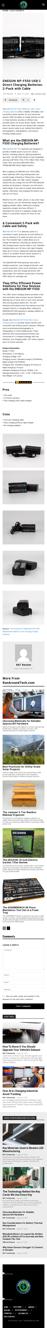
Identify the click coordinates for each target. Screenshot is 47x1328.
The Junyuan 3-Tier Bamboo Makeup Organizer (19, 813)
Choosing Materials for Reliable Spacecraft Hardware (22, 722)
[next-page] (8, 928)
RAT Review (8, 94)
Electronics (17, 10)
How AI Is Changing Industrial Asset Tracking (20, 1092)
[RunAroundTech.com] (23, 5)
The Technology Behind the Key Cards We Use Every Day (21, 1193)
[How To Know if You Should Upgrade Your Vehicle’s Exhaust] (23, 1032)
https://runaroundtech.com (23, 668)
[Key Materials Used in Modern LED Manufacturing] (23, 1134)
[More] (34, 100)
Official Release (9, 1242)
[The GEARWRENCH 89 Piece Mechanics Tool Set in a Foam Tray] (23, 890)
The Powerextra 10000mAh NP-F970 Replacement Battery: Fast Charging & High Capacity (21, 631)
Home (6, 10)
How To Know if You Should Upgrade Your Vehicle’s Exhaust (21, 1048)
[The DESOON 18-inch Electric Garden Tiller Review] (23, 843)
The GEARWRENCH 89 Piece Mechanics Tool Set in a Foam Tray (21, 910)
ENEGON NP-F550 (13, 149)
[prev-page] (4, 928)
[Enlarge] (41, 437)
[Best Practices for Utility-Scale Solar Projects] (23, 749)
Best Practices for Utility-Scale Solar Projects (21, 768)
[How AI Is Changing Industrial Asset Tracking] (23, 1077)
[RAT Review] (23, 653)
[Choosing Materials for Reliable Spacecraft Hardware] (23, 704)
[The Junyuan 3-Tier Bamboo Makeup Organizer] (23, 795)
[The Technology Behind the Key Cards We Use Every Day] (23, 1177)
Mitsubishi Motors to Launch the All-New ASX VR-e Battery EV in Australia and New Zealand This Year (23, 1236)
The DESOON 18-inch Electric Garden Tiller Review (20, 861)
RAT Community (9, 1053)
